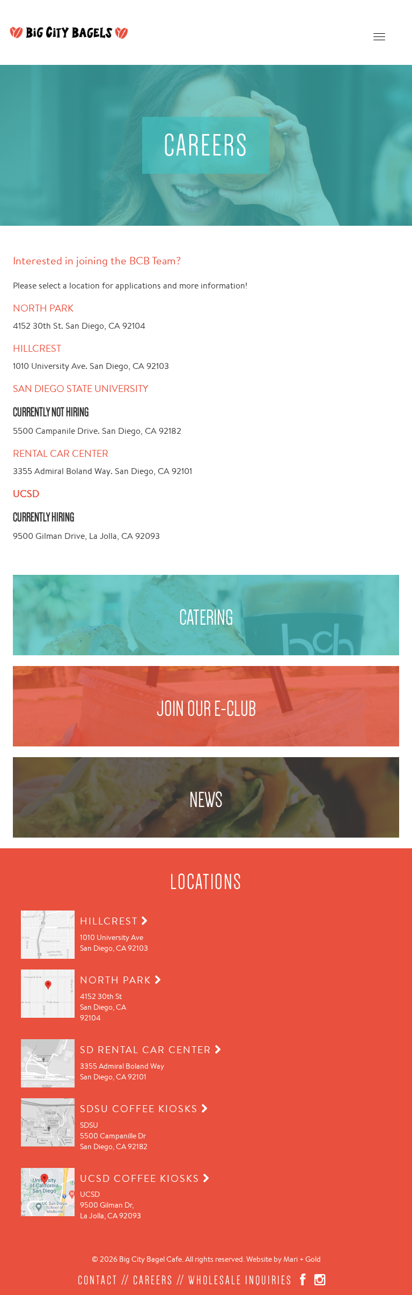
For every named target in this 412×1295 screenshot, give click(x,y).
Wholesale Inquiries (240, 1280)
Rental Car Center (60, 453)
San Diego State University (80, 388)
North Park (43, 307)
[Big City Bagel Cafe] (69, 32)
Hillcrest (37, 348)
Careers (153, 1280)
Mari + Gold (302, 1259)
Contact (98, 1280)
